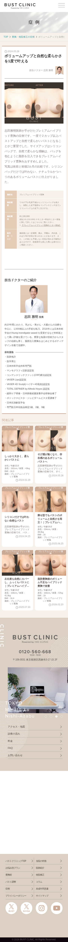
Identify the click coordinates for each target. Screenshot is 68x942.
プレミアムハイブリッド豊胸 (17, 428)
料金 (10, 741)
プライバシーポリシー (15, 895)
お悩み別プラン (12, 868)
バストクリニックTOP (15, 861)
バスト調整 (10, 881)
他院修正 (40, 874)
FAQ (10, 748)
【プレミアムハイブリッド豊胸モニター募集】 (41, 225)
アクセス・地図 (16, 726)
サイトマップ (42, 895)
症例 (7, 888)
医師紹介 (40, 868)
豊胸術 (8, 874)
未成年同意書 (42, 888)
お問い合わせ (15, 755)
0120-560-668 (35, 652)
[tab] (46, 716)
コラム (39, 881)
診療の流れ (14, 733)
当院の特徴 (41, 861)
